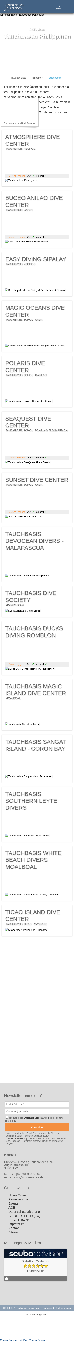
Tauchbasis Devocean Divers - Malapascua (34, 541)
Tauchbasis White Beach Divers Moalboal (33, 860)
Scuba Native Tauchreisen (14, 6)
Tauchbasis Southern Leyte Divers (31, 801)
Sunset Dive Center (36, 481)
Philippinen (37, 77)
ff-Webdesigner (63, 1308)
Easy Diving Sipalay (35, 261)
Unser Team (17, 1195)
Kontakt (13, 1228)
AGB (11, 1207)
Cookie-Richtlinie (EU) (24, 1216)
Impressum (16, 1224)
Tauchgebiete (18, 77)
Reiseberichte (18, 1199)
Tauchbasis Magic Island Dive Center (35, 691)
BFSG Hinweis (18, 1220)
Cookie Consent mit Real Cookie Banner (23, 1340)
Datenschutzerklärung (24, 1211)
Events (13, 1203)
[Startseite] (4, 77)
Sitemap (14, 1232)
